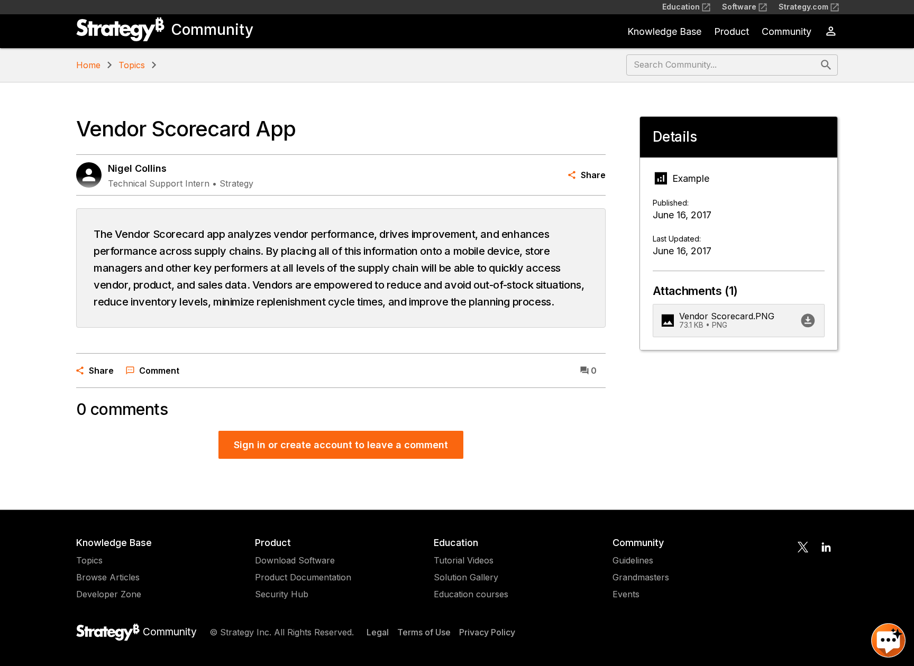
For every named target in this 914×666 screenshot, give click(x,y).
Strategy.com (803, 6)
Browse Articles (108, 577)
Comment (159, 370)
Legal (378, 632)
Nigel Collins (137, 168)
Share (593, 175)
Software (739, 6)
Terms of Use (424, 632)
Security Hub (281, 594)
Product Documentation (303, 577)
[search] (826, 65)
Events (626, 594)
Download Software (295, 560)
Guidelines (633, 560)
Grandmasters (641, 577)
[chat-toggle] (888, 640)
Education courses (471, 594)
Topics (131, 65)
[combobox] (722, 65)
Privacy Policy (487, 632)
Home (88, 65)
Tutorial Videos (463, 560)
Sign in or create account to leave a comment (341, 444)
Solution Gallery (466, 577)
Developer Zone (108, 594)
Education (681, 6)
